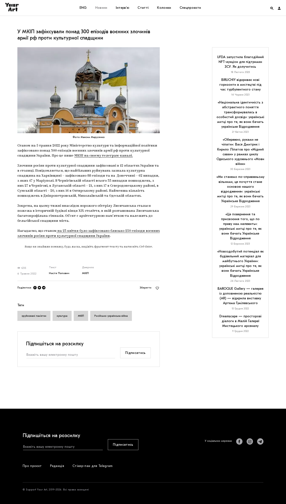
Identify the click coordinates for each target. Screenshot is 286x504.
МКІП (85, 273)
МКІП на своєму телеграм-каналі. (103, 155)
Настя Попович (59, 273)
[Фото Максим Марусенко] (88, 90)
